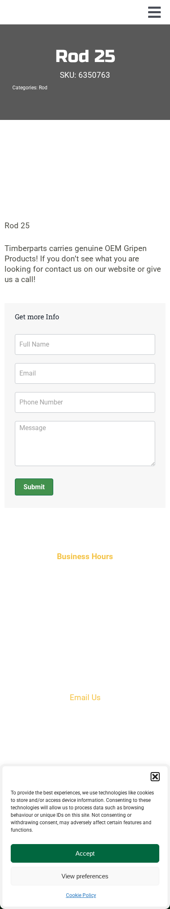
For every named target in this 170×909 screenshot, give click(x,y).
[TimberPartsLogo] (85, 10)
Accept (85, 853)
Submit (34, 487)
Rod (43, 88)
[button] (155, 777)
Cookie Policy (81, 895)
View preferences (85, 876)
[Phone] (85, 734)
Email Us (85, 697)
